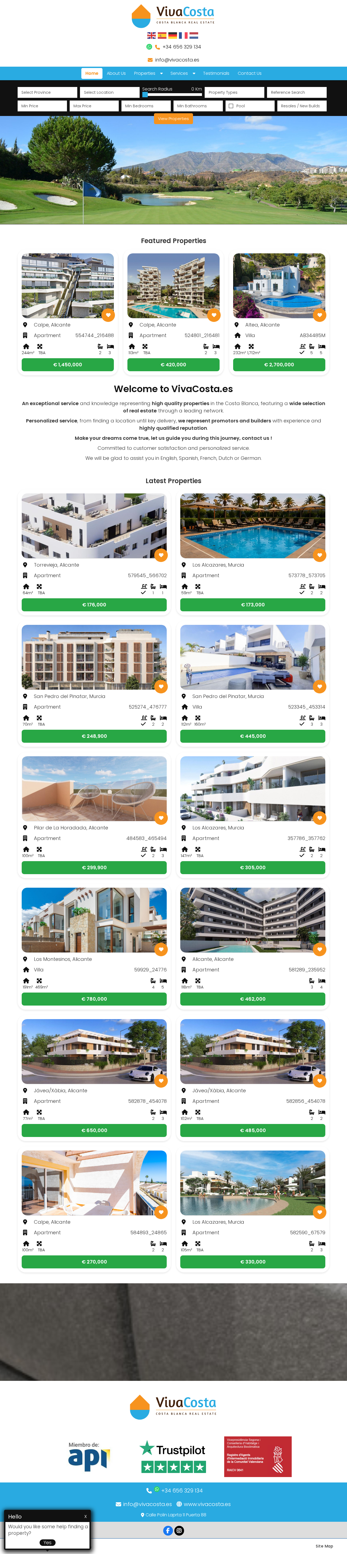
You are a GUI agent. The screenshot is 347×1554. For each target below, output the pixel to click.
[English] (151, 35)
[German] (173, 35)
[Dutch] (194, 35)
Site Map (324, 1546)
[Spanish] (162, 35)
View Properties (173, 118)
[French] (183, 35)
